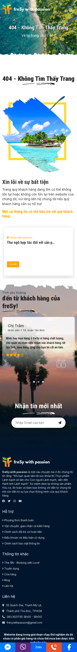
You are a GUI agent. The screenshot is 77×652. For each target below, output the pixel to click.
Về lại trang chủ (33, 35)
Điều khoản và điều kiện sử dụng (24, 537)
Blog (7, 580)
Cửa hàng (10, 574)
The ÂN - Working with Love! (22, 562)
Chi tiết (13, 264)
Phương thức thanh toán (19, 520)
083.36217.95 (15, 616)
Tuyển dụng (11, 568)
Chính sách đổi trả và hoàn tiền (23, 531)
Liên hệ (8, 585)
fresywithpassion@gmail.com (24, 622)
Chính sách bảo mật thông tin (22, 543)
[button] (34, 382)
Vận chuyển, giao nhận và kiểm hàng (27, 526)
